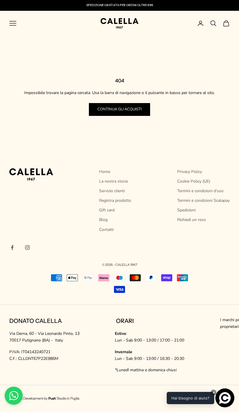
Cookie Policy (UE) (193, 181)
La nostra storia (113, 181)
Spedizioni (186, 210)
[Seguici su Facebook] (12, 247)
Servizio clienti (112, 191)
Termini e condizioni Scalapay (203, 200)
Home (104, 171)
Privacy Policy (189, 171)
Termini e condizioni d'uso (200, 191)
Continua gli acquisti (119, 109)
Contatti (106, 229)
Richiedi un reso (191, 219)
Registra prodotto (115, 200)
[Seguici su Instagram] (27, 247)
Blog (103, 219)
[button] (200, 397)
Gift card (107, 210)
